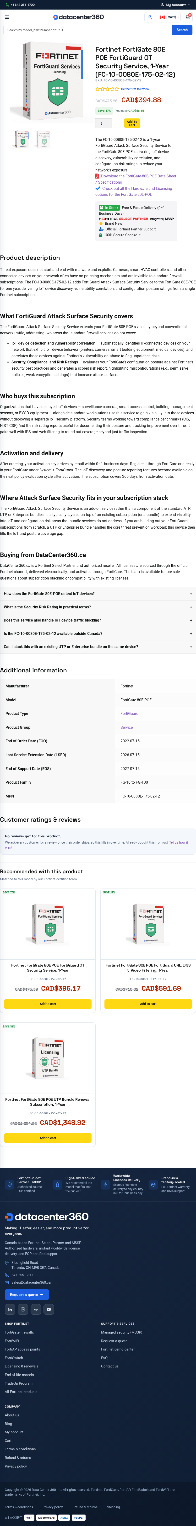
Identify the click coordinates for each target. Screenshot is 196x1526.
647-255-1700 (22, 1275)
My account (14, 1432)
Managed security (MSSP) (121, 1332)
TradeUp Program (19, 1384)
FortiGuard (129, 713)
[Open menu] (6, 17)
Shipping (113, 1507)
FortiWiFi (12, 1341)
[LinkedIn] (10, 1309)
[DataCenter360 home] (78, 17)
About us (12, 1415)
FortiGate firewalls (19, 1332)
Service (126, 727)
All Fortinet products (21, 1392)
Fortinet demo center (118, 1349)
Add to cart (132, 123)
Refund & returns (18, 1458)
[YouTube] (49, 1309)
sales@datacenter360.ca (31, 1283)
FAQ (104, 1358)
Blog (8, 1424)
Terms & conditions (20, 1449)
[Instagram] (23, 1309)
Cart (8, 1441)
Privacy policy (16, 1466)
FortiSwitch (14, 1358)
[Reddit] (36, 1309)
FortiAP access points (22, 1349)
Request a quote (24, 1294)
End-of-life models (19, 1375)
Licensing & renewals (21, 1366)
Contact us (110, 1366)
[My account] (149, 17)
